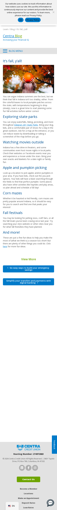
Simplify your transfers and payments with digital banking (28, 281)
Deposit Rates (28, 503)
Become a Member (28, 489)
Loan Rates (28, 507)
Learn (5, 29)
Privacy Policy (32, 20)
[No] (53, 12)
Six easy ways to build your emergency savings (28, 268)
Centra (12, 35)
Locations (28, 493)
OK (20, 20)
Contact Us (28, 479)
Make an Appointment (28, 498)
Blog (12, 29)
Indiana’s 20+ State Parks (26, 124)
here (5, 246)
